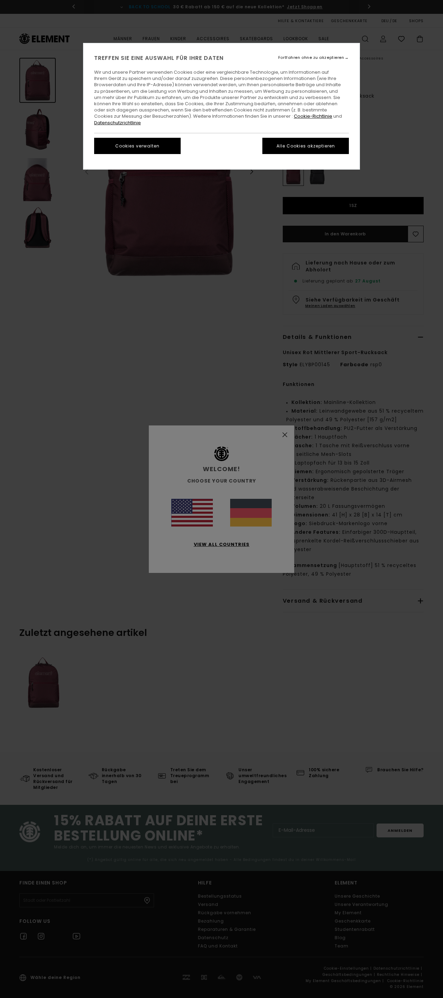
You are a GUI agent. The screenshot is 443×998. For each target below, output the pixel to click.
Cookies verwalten (137, 146)
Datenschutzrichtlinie (117, 122)
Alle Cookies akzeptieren (306, 146)
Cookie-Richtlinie (313, 116)
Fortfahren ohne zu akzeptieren (311, 57)
